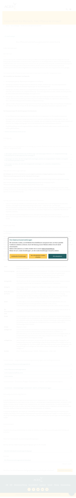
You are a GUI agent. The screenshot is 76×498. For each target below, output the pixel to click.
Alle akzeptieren (57, 256)
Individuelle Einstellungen (18, 256)
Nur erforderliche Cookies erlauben (38, 256)
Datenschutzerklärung (48, 249)
